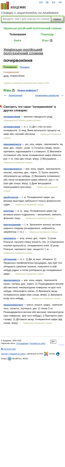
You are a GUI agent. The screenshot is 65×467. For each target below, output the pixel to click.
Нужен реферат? (28, 90)
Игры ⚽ (47, 40)
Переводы (47, 34)
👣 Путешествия (8, 349)
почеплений (15, 95)
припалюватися (13, 304)
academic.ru (13, 5)
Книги (17, 40)
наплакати (9, 238)
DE (47, 2)
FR (60, 2)
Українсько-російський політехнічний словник (32, 28)
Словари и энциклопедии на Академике (29, 13)
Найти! (57, 19)
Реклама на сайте (37, 343)
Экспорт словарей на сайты (13, 354)
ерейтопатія (10, 197)
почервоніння (11, 116)
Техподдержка (22, 343)
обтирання (9, 259)
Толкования (17, 34)
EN (40, 2)
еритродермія (12, 224)
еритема (8, 210)
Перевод (24, 67)
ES (53, 2)
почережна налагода (47, 95)
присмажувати (12, 144)
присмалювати (12, 168)
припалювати (11, 280)
